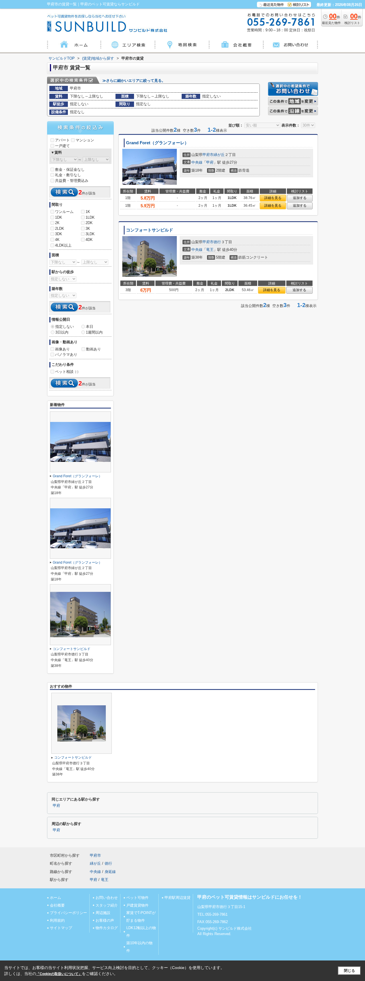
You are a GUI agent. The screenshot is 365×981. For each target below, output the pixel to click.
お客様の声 (105, 920)
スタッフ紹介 (107, 905)
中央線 (196, 162)
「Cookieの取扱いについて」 (59, 974)
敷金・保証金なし (70, 169)
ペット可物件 (137, 897)
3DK (58, 234)
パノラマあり (66, 354)
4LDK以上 (63, 245)
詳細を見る (272, 198)
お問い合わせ (107, 897)
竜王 (210, 249)
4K (57, 239)
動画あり (93, 349)
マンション (85, 140)
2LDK (59, 228)
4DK (89, 239)
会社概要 (57, 905)
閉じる (349, 970)
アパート (62, 140)
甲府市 (208, 155)
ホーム (55, 897)
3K (88, 228)
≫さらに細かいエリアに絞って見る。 (133, 80)
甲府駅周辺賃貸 (177, 897)
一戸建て (62, 146)
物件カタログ (107, 928)
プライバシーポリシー (68, 913)
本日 (89, 326)
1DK (58, 217)
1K (88, 212)
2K (57, 223)
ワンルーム (64, 212)
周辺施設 (103, 913)
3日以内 (61, 332)
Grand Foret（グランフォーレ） (157, 143)
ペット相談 (66, 371)
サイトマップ (61, 928)
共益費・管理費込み (71, 180)
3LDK (90, 234)
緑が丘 (219, 155)
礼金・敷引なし (68, 175)
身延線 (110, 872)
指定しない (64, 326)
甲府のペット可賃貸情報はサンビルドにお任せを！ (249, 897)
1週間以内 (94, 332)
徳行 (217, 242)
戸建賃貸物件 (137, 905)
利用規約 (57, 920)
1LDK (90, 217)
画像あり (62, 349)
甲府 (210, 162)
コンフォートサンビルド (149, 230)
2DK (89, 223)
